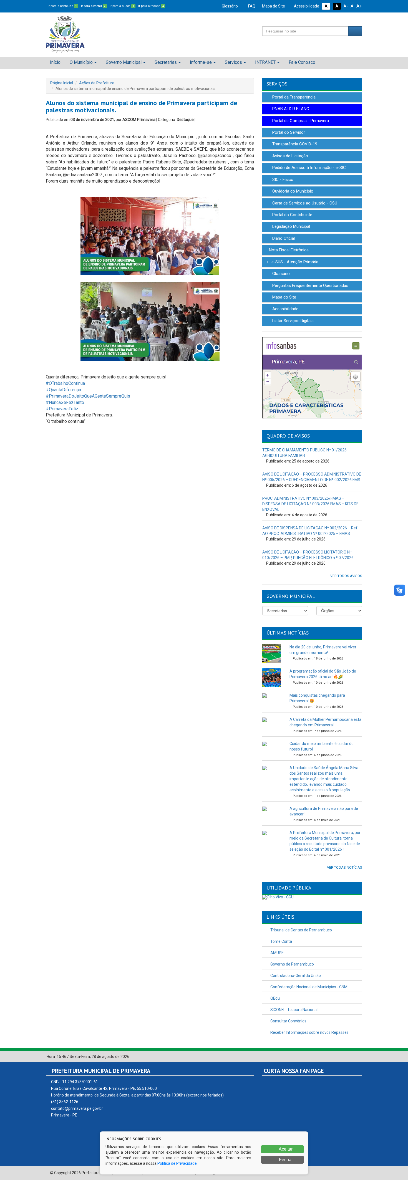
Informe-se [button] (201, 62)
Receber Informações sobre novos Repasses (309, 1032)
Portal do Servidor (288, 132)
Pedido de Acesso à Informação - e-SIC (308, 167)
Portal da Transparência (293, 97)
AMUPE (277, 953)
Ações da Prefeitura (96, 83)
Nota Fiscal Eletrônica (288, 249)
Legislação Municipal (290, 226)
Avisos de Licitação (289, 155)
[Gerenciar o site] (358, 1057)
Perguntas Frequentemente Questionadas (309, 285)
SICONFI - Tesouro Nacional (294, 1009)
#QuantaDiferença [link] (63, 389)
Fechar (285, 1159)
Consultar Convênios (288, 1021)
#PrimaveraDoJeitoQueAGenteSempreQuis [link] (88, 396)
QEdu (275, 998)
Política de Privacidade (177, 1163)
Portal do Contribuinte (291, 214)
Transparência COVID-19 (294, 144)
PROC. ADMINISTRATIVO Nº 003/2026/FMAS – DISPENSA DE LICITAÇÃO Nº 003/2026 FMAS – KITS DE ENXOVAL (310, 504)
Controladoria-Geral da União (295, 975)
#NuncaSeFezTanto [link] (65, 402)
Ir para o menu (93, 6)
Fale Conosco (302, 62)
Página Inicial (61, 83)
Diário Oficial (283, 238)
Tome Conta (281, 941)
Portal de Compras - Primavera (300, 120)
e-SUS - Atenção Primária (294, 261)
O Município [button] (81, 62)
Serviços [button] (233, 62)
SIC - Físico (282, 179)
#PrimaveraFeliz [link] (62, 408)
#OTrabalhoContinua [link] (65, 383)
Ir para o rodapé (151, 6)
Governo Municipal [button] (124, 62)
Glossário (229, 6)
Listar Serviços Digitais (292, 320)
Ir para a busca (122, 6)
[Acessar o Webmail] (352, 1057)
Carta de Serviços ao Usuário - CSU (304, 203)
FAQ (251, 6)
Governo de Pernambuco (292, 964)
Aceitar (285, 1149)
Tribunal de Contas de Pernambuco (301, 930)
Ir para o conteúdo (62, 6)
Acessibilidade (306, 6)
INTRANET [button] (265, 62)
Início (55, 62)
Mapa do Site (273, 6)
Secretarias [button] (166, 62)
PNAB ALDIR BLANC (290, 108)
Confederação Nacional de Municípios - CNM (308, 987)
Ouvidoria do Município (292, 191)
